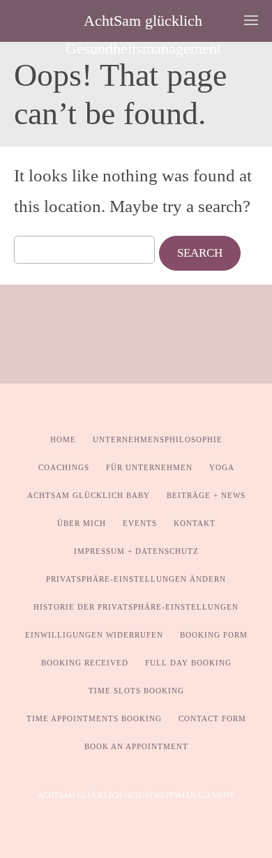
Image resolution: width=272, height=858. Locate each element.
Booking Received (84, 662)
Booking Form (214, 635)
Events (140, 523)
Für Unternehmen (149, 467)
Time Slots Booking (136, 690)
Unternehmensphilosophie (157, 439)
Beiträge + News (206, 495)
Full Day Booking (188, 662)
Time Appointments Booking (94, 718)
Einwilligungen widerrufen (94, 635)
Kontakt (195, 523)
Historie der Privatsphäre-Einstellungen (136, 607)
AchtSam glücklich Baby (88, 495)
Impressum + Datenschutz (136, 551)
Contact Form (212, 718)
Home (63, 439)
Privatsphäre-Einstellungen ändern (136, 579)
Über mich (81, 523)
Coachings (63, 467)
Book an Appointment (136, 746)
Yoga (221, 467)
